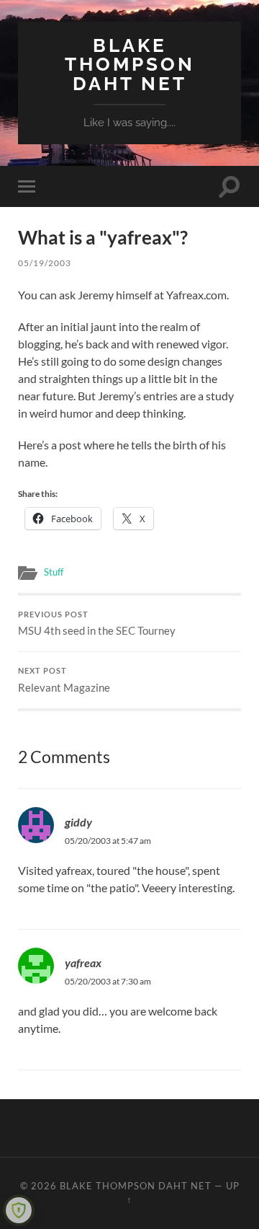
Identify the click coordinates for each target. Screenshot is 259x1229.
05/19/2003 (44, 262)
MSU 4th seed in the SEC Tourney (97, 624)
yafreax (83, 962)
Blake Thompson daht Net (130, 64)
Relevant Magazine (64, 680)
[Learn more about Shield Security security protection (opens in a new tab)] (18, 1210)
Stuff (53, 572)
